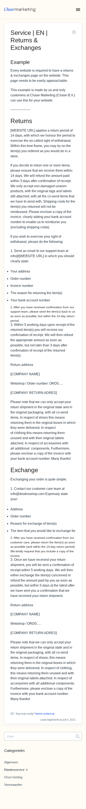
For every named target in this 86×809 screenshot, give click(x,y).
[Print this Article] (73, 33)
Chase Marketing (26, 798)
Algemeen (11, 762)
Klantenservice (14, 769)
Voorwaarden (13, 784)
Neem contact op (44, 713)
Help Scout (66, 798)
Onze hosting (13, 777)
